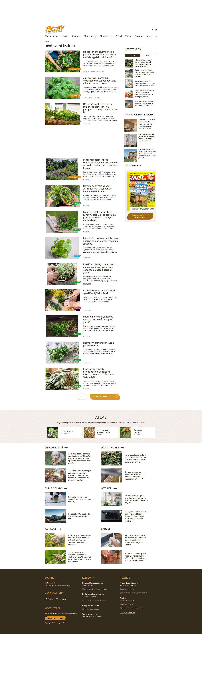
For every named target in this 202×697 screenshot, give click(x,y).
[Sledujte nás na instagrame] (155, 29)
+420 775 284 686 (128, 589)
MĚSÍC (148, 55)
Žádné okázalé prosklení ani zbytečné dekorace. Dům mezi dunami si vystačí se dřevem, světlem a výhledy (147, 124)
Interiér (65, 36)
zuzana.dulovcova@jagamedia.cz (95, 600)
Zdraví (119, 36)
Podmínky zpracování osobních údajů (57, 586)
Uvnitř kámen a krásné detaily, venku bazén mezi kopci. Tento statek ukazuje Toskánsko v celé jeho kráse (147, 153)
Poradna (139, 36)
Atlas (148, 36)
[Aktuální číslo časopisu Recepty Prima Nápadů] (141, 212)
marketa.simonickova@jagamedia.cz (134, 593)
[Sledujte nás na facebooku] (152, 29)
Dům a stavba (51, 36)
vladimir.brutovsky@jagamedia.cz (133, 608)
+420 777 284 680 (128, 604)
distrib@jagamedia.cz (91, 609)
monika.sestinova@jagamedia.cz (95, 589)
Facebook (51, 599)
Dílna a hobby (90, 36)
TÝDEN (132, 55)
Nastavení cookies (51, 583)
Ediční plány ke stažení (127, 613)
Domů (47, 41)
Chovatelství (106, 36)
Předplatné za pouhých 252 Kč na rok (140, 216)
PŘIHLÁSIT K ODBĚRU (55, 618)
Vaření (128, 36)
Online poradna (74, 69)
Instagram (62, 599)
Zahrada (76, 36)
